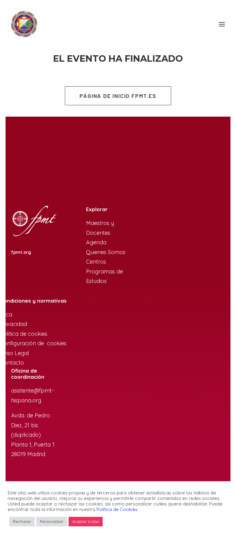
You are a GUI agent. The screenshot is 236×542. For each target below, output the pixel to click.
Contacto (12, 362)
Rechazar (22, 521)
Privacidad (13, 323)
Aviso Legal (14, 353)
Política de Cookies (116, 509)
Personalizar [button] (51, 521)
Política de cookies (23, 333)
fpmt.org (21, 252)
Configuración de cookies (33, 343)
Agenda (96, 242)
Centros (96, 261)
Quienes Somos (105, 252)
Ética (6, 314)
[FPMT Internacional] (34, 221)
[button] (222, 24)
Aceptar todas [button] (85, 521)
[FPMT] (24, 24)
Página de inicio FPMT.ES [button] (118, 95)
